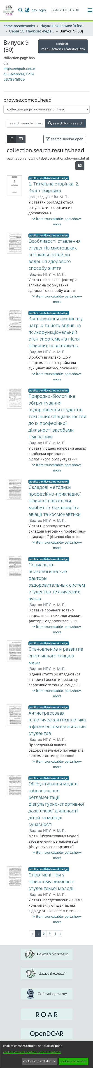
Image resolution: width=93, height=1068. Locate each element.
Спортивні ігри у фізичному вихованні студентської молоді (51, 882)
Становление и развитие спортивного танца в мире (55, 656)
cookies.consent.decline (39, 1061)
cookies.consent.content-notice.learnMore (32, 1052)
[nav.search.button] (20, 10)
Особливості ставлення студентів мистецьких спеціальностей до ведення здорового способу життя (54, 254)
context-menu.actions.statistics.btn (63, 46)
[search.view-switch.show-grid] (21, 139)
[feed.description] (79, 165)
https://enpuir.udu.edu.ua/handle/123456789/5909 (19, 74)
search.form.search (67, 123)
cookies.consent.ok (73, 1061)
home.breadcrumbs (19, 25)
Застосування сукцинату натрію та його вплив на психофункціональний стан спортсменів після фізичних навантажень (55, 332)
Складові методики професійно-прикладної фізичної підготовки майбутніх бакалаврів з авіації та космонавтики (54, 500)
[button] (57, 221)
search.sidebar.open (66, 139)
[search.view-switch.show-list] (11, 139)
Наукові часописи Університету (63, 25)
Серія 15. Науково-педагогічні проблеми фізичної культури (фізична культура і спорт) (31, 31)
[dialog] (46, 1054)
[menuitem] (27, 10)
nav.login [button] (38, 10)
